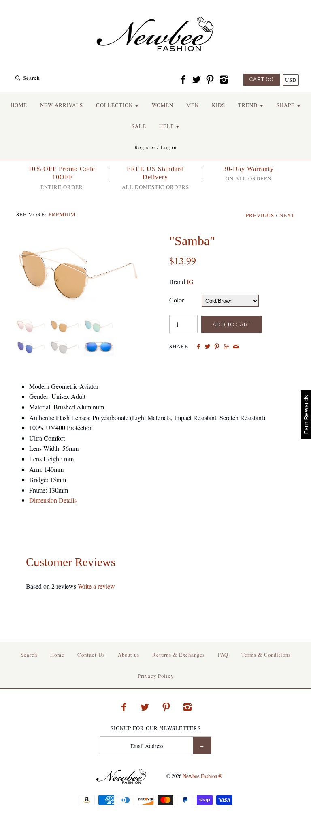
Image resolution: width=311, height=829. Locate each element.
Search (29, 654)
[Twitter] (196, 80)
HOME (19, 105)
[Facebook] (183, 80)
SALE (139, 126)
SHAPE (288, 105)
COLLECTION (117, 105)
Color (176, 300)
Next (287, 215)
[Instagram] (223, 80)
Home (57, 654)
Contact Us (91, 654)
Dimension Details (53, 500)
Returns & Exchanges (178, 654)
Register (145, 147)
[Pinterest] (210, 80)
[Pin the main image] (217, 347)
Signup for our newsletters (156, 728)
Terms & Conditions (266, 654)
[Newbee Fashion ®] (155, 13)
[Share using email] (236, 347)
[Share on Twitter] (207, 347)
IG (190, 281)
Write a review (96, 586)
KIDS (218, 105)
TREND (250, 105)
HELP (169, 126)
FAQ (223, 654)
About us (128, 654)
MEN (192, 105)
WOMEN (162, 105)
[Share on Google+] (226, 347)
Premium (62, 214)
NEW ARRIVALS (61, 105)
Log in (169, 147)
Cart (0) (261, 79)
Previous (260, 215)
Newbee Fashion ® (202, 776)
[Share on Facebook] (198, 347)
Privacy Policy (156, 675)
